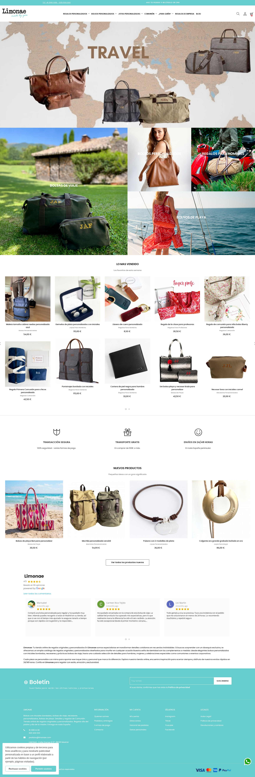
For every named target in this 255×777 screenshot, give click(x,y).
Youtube (169, 725)
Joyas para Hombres (27, 327)
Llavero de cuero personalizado (78, 324)
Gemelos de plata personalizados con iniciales (28, 324)
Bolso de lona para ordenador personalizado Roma (227, 326)
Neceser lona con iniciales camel (177, 390)
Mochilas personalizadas (96, 544)
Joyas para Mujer (221, 544)
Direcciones (135, 721)
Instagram (170, 716)
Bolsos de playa (127, 393)
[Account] (245, 14)
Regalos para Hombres (28, 390)
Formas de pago (102, 725)
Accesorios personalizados (227, 393)
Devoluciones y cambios (212, 725)
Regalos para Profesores (127, 327)
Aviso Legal (206, 716)
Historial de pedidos (139, 725)
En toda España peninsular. (198, 448)
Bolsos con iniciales (227, 330)
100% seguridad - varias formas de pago (56, 448)
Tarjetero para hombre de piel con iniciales (227, 390)
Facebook (170, 730)
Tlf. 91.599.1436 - (51, 2)
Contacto (98, 730)
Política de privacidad (179, 687)
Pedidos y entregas (103, 721)
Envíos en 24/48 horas (198, 442)
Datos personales (138, 730)
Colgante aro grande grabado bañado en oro (221, 541)
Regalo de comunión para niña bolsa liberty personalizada (177, 326)
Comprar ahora (64, 209)
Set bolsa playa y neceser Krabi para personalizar (127, 388)
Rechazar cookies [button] (18, 769)
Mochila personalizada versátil (96, 541)
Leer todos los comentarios (37, 594)
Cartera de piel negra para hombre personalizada (78, 388)
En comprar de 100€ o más (127, 448)
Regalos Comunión (177, 330)
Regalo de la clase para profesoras (127, 324)
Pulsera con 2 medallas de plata (158, 541)
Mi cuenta (134, 716)
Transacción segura (56, 442)
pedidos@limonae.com (40, 738)
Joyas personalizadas (158, 544)
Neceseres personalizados (177, 393)
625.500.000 (65, 2)
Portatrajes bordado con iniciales (28, 387)
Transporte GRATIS (127, 442)
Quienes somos (101, 716)
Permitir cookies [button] (43, 769)
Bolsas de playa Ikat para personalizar (34, 541)
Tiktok (168, 721)
